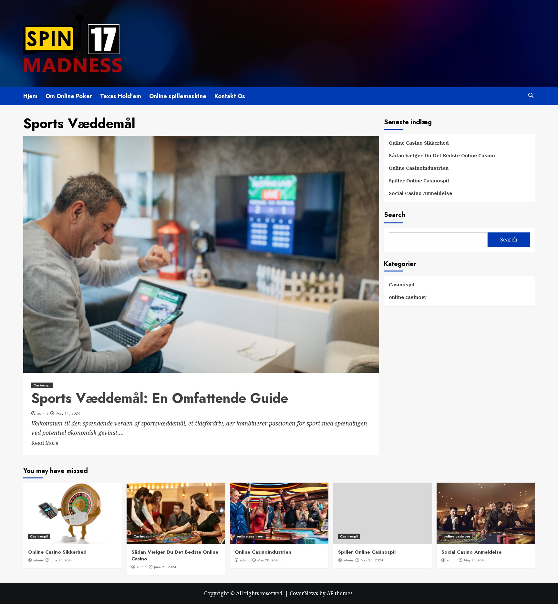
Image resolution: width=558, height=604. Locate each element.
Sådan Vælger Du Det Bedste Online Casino (442, 155)
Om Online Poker (69, 96)
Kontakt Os (229, 96)
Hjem (30, 96)
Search (394, 215)
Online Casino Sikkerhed (419, 142)
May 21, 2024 (475, 560)
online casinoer (408, 297)
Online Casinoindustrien (419, 168)
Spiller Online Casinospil (419, 180)
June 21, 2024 (62, 560)
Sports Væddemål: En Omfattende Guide (159, 398)
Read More (44, 442)
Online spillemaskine (177, 96)
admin (42, 413)
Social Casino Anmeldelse (420, 193)
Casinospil (42, 385)
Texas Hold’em (120, 96)
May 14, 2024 (68, 413)
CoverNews (304, 593)
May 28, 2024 (268, 560)
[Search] (531, 95)
